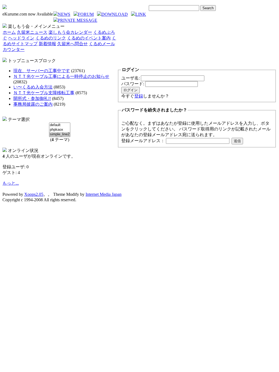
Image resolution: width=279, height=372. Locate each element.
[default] (59, 125)
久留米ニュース (32, 32)
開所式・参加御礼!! (32, 98)
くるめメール (102, 43)
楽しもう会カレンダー (70, 32)
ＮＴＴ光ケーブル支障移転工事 (43, 92)
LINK (140, 14)
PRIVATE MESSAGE (77, 20)
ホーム (9, 32)
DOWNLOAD (114, 14)
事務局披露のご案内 (33, 104)
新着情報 (47, 43)
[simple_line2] (59, 134)
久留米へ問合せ (72, 43)
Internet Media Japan (104, 194)
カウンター (14, 49)
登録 (138, 96)
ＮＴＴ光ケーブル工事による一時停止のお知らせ (61, 76)
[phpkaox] (59, 129)
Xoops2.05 (33, 194)
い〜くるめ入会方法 (33, 87)
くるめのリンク (50, 38)
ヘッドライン (21, 38)
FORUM (86, 14)
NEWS (64, 14)
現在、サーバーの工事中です (41, 70)
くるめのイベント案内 (89, 38)
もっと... (10, 183)
